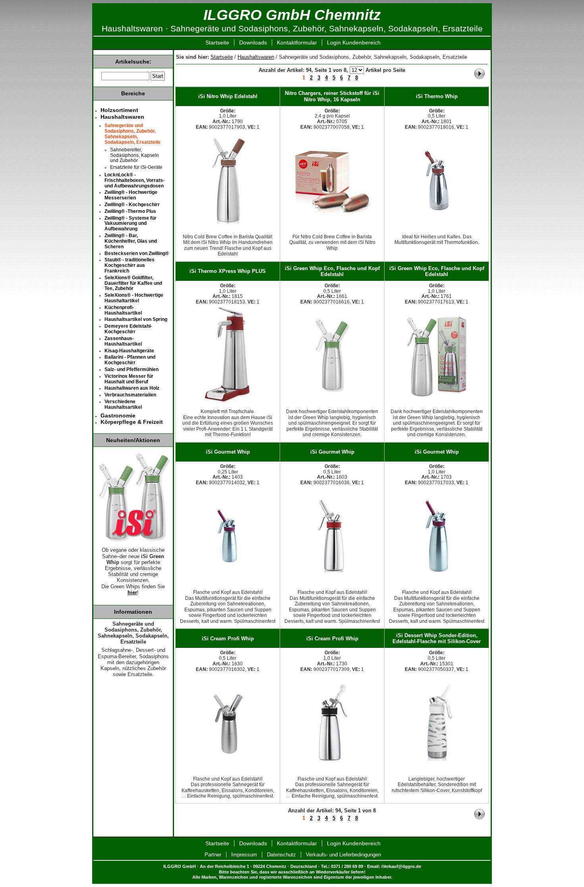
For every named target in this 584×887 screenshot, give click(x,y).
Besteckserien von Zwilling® (136, 253)
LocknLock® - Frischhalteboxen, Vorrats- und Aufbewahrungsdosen (134, 180)
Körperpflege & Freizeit (132, 422)
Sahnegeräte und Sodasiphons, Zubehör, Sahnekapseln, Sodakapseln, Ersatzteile (132, 133)
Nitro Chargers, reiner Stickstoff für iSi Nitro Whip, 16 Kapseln (332, 96)
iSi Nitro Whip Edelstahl (227, 96)
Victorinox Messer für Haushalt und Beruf (128, 379)
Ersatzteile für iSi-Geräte (136, 167)
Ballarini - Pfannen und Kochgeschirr (129, 360)
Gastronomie (118, 415)
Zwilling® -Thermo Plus (130, 211)
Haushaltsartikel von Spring (135, 319)
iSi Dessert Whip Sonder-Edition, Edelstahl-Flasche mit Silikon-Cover (437, 638)
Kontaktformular (297, 42)
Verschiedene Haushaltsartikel (123, 404)
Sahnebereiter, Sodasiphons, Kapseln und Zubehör (134, 155)
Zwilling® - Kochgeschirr (132, 204)
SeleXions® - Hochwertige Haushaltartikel (133, 298)
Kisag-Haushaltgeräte (129, 350)
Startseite (217, 42)
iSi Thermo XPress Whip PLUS (228, 271)
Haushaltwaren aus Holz (131, 388)
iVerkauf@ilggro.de (401, 866)
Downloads (253, 42)
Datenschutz (281, 855)
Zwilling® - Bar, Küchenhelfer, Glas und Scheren (130, 241)
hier (132, 592)
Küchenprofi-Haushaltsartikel (123, 310)
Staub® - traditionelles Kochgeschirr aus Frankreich (129, 265)
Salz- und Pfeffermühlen (131, 369)
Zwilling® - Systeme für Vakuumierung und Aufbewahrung (130, 224)
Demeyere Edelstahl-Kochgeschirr (128, 329)
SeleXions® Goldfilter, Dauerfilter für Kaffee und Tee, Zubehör (133, 283)
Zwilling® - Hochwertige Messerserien (130, 195)
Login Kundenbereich (354, 42)
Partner (213, 855)
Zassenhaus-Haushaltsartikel (123, 341)
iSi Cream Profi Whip (228, 639)
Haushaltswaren (256, 57)
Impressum (244, 855)
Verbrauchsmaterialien (130, 394)
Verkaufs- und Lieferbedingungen (343, 855)
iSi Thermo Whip (437, 96)
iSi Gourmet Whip (228, 452)
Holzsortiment (119, 110)
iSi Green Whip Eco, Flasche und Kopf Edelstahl (332, 271)
